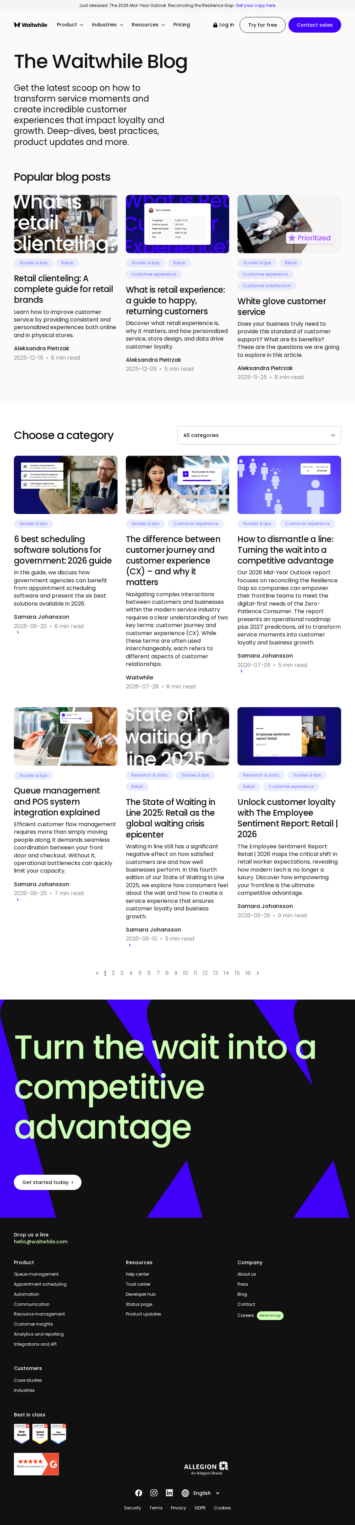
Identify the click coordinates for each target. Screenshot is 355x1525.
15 (237, 973)
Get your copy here (255, 5)
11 (195, 973)
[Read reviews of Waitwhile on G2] (66, 1464)
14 (226, 973)
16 (248, 973)
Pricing (181, 25)
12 (205, 973)
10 (185, 973)
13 (215, 973)
